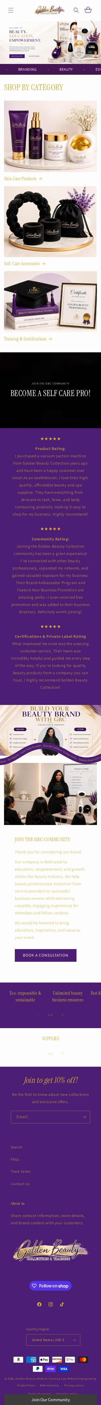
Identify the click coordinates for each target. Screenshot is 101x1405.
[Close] (91, 655)
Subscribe (51, 717)
